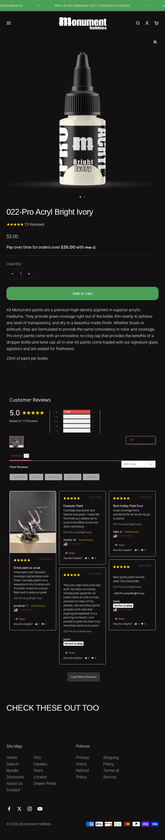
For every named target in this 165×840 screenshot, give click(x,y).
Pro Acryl (53, 477)
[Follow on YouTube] (40, 809)
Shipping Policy (111, 760)
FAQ (37, 757)
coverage (19, 477)
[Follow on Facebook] (9, 809)
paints (36, 477)
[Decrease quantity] (12, 274)
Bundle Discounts (15, 773)
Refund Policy (82, 773)
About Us (14, 783)
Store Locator (40, 773)
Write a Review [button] (142, 440)
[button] (37, 624)
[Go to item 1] (80, 197)
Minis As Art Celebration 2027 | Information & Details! (87, 5)
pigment (91, 477)
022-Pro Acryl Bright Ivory (28, 598)
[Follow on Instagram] (29, 809)
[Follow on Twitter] (19, 809)
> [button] (83, 677)
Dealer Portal (45, 783)
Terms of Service (111, 773)
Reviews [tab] (16, 455)
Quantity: (14, 263)
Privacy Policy (82, 760)
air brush (72, 477)
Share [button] (22, 619)
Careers (40, 764)
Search (12, 764)
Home (11, 757)
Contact (13, 789)
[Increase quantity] (29, 274)
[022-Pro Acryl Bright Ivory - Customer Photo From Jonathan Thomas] (16, 441)
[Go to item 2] (84, 197)
